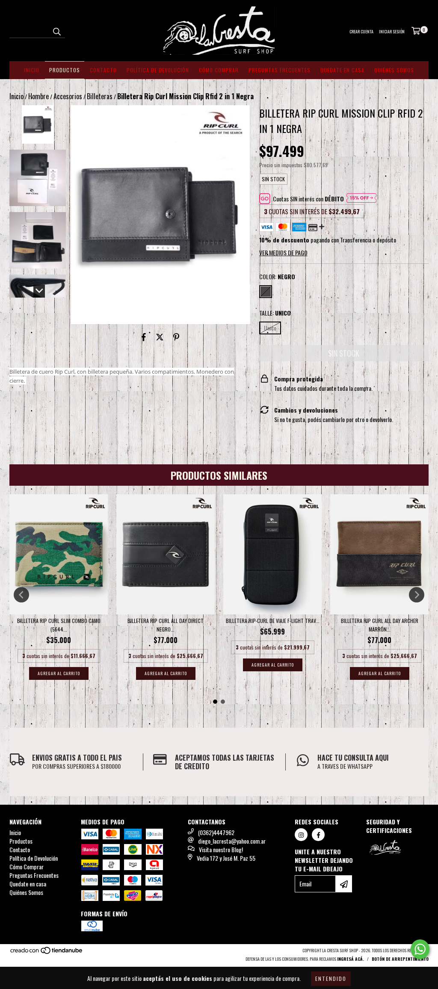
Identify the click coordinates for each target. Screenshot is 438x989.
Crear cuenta (361, 31)
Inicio (31, 70)
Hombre (38, 96)
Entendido (330, 978)
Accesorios (67, 96)
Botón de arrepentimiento (400, 959)
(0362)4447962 (216, 832)
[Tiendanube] (46, 952)
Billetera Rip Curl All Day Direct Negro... (165, 625)
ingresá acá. (350, 959)
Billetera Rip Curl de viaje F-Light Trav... (273, 620)
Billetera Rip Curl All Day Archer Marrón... (379, 625)
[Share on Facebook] (144, 337)
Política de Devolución (158, 70)
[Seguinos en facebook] (318, 834)
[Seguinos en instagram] (301, 834)
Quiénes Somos (394, 70)
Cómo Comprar (219, 70)
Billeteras (99, 96)
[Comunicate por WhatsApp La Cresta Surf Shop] (420, 949)
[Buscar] (56, 30)
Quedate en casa (342, 70)
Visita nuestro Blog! (221, 849)
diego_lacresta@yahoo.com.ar (232, 840)
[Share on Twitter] (160, 337)
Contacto (103, 70)
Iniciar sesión (392, 31)
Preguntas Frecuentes (280, 70)
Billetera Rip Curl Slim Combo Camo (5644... (59, 625)
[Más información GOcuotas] (361, 198)
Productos (64, 70)
